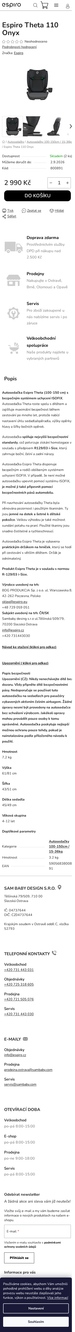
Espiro (18, 53)
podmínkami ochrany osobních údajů (32, 1245)
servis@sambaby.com (20, 1084)
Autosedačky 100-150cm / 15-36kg (59, 846)
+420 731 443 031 (19, 970)
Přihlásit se (19, 1258)
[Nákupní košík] (46, 5)
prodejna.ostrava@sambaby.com (28, 1070)
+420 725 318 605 (19, 984)
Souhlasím (36, 1321)
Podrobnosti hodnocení (19, 47)
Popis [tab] (10, 378)
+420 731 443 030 (19, 1014)
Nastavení (36, 1308)
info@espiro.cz (13, 630)
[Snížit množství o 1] (51, 183)
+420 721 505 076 (19, 999)
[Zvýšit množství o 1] (67, 183)
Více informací (57, 1297)
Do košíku (38, 195)
